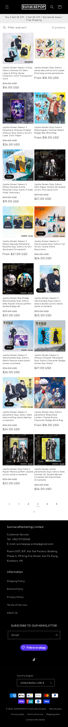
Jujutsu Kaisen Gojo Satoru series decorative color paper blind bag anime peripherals (49, 70)
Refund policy (55, 709)
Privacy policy (17, 714)
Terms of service (35, 714)
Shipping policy (53, 714)
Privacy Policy (15, 597)
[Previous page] (9, 504)
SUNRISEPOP (20, 709)
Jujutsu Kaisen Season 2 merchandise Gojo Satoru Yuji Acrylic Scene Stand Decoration (49, 245)
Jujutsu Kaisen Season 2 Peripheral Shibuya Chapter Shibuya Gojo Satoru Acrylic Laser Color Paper (17, 131)
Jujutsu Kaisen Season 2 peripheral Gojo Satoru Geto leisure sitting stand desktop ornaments (17, 416)
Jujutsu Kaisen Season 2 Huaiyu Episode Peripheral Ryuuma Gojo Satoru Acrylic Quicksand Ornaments (17, 245)
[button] (7, 7)
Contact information (35, 719)
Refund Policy (15, 588)
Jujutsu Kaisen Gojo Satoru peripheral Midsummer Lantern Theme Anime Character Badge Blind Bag (48, 416)
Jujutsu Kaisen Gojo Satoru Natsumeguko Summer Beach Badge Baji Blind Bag (49, 130)
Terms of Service (17, 604)
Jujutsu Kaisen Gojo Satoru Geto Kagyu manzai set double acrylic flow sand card (49, 187)
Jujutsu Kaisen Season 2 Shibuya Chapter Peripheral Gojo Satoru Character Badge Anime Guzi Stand (49, 359)
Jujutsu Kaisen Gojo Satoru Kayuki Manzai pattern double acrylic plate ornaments (18, 472)
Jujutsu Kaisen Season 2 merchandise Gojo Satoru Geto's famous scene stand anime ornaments (16, 359)
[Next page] (34, 512)
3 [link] (38, 504)
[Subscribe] (56, 635)
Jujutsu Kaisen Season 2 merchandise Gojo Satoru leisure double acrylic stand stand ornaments (48, 302)
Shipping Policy (16, 581)
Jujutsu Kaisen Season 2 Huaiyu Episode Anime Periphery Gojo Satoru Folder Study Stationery (18, 188)
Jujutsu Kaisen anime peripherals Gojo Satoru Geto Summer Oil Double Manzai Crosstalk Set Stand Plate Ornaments (49, 474)
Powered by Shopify (36, 709)
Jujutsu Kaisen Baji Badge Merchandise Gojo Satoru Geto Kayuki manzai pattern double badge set (17, 302)
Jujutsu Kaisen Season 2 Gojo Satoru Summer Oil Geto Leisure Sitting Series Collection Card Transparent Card (17, 73)
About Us (12, 612)
